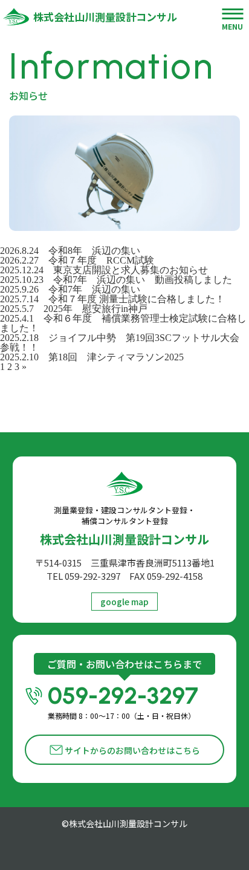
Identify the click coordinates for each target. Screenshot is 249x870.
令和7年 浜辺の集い (94, 289)
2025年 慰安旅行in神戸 (95, 309)
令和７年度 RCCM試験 (101, 260)
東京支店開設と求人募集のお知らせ (130, 270)
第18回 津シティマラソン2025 (116, 357)
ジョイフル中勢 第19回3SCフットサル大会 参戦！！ (124, 342)
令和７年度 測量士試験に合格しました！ (136, 299)
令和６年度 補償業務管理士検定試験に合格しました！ (123, 323)
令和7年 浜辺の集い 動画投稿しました (142, 279)
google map (124, 602)
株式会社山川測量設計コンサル (105, 16)
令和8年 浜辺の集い (99, 250)
